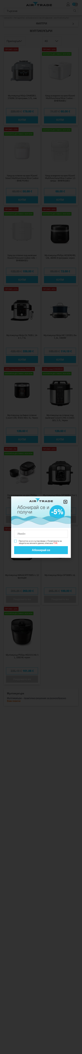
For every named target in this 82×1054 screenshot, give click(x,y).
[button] (65, 501)
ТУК (55, 543)
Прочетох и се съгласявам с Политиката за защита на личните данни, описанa (40, 542)
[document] (41, 527)
